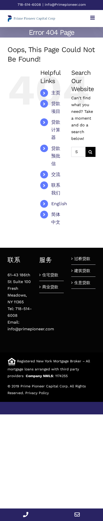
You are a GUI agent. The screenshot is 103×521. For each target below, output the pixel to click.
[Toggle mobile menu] (93, 17)
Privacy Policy (37, 393)
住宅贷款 (50, 275)
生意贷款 (82, 282)
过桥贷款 (82, 258)
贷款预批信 (55, 156)
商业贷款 (50, 287)
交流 (55, 174)
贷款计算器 (55, 129)
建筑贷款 (82, 270)
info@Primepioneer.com (65, 5)
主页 (55, 92)
